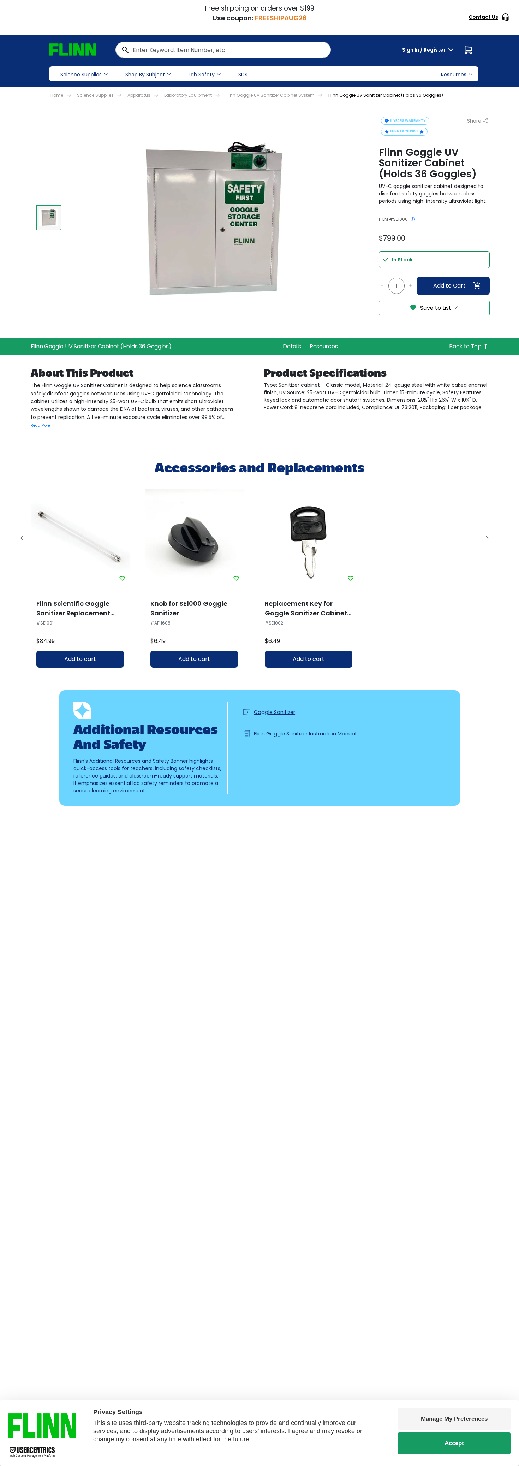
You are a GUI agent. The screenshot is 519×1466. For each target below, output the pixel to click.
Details (292, 346)
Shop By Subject (145, 74)
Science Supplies (81, 74)
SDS (242, 74)
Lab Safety (202, 74)
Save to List (435, 308)
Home (56, 95)
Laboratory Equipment (188, 95)
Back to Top (466, 346)
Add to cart (80, 659)
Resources (324, 346)
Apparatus (138, 95)
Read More (40, 425)
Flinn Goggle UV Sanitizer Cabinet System (270, 95)
